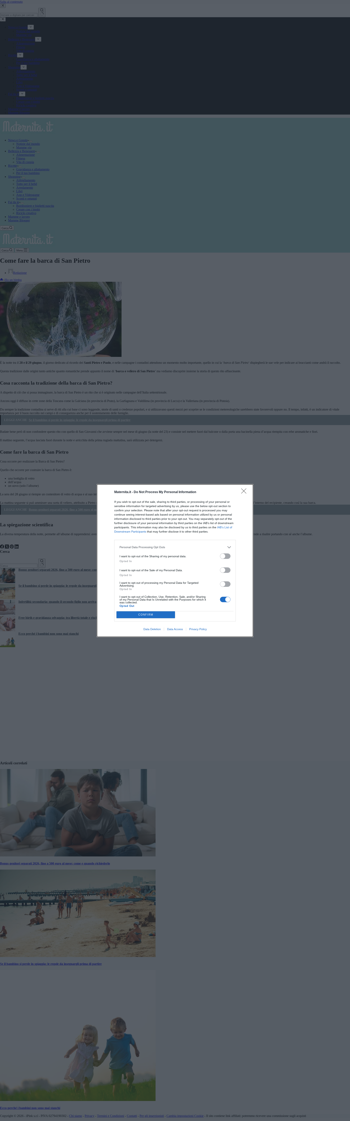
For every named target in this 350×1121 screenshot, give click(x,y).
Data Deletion (152, 629)
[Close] (245, 492)
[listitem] (175, 547)
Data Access (175, 629)
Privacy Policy (198, 629)
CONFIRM (145, 614)
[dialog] (175, 560)
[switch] (225, 556)
